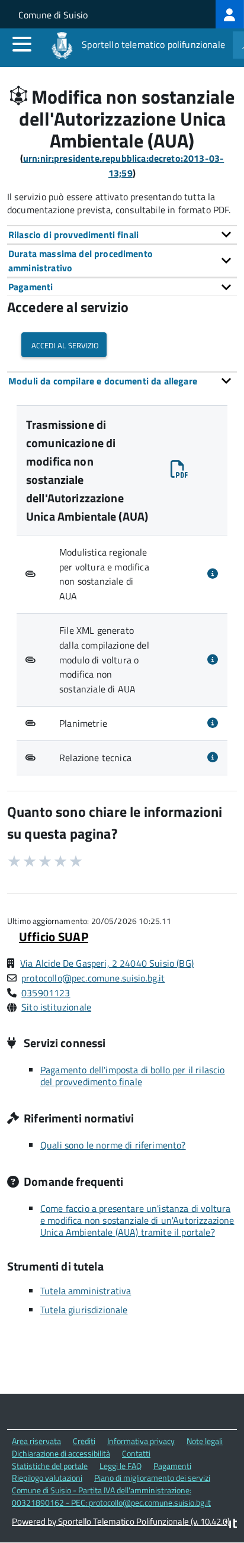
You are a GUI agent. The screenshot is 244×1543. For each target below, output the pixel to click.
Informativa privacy (141, 1441)
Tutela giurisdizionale (84, 1310)
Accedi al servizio (64, 344)
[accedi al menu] (21, 43)
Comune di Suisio (53, 15)
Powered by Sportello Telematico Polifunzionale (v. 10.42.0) (121, 1521)
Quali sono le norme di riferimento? (113, 1145)
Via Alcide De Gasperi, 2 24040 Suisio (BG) (107, 963)
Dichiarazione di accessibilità (61, 1453)
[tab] (122, 234)
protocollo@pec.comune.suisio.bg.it (93, 978)
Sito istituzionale (56, 1007)
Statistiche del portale (50, 1465)
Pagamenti (172, 1465)
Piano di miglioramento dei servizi (152, 1477)
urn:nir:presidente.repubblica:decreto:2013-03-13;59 (123, 165)
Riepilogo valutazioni (47, 1477)
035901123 (45, 993)
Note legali (205, 1441)
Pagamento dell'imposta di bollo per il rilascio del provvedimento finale (132, 1076)
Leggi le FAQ (120, 1465)
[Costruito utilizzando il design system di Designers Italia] (231, 1525)
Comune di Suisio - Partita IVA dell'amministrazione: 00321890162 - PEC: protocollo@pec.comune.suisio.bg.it (111, 1496)
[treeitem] (230, 14)
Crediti (84, 1441)
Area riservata (36, 1441)
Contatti (136, 1453)
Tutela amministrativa (85, 1291)
